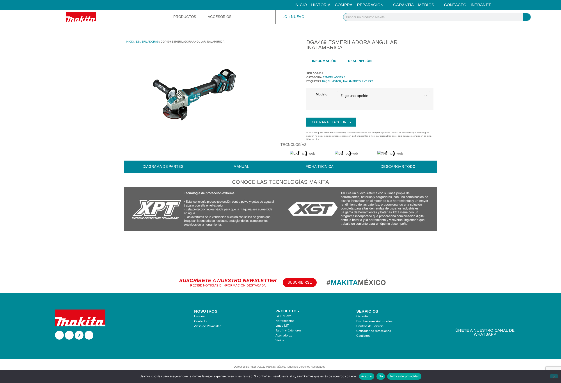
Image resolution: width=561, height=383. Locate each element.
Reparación (370, 5)
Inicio (301, 5)
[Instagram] (69, 335)
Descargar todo (398, 166)
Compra (344, 5)
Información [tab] (324, 61)
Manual (241, 166)
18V (324, 81)
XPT (370, 81)
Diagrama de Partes (163, 166)
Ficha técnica (320, 166)
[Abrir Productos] (199, 17)
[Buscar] (527, 17)
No (381, 376)
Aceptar (366, 376)
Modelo (321, 94)
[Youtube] (89, 335)
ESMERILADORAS (147, 41)
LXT (364, 81)
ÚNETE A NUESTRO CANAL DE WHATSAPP (485, 332)
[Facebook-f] (59, 335)
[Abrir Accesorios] (234, 17)
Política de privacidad (404, 376)
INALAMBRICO (352, 81)
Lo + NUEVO (293, 17)
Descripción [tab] (360, 61)
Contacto (455, 5)
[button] (128, 209)
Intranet (481, 5)
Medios (426, 5)
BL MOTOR (334, 81)
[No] (554, 376)
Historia (320, 5)
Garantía (403, 5)
